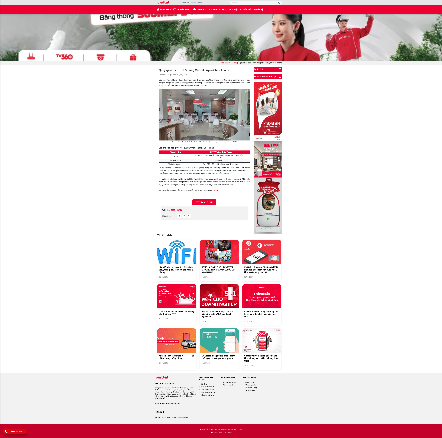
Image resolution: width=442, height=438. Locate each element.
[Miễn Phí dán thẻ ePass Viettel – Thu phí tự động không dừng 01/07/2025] (176, 366)
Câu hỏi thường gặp (229, 382)
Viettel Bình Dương (251, 388)
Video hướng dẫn (228, 385)
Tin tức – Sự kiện (195, 3)
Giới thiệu (182, 3)
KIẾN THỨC (247, 10)
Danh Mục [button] (258, 69)
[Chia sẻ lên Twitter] (184, 216)
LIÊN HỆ (259, 10)
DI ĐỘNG (214, 10)
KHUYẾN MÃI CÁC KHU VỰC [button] (265, 77)
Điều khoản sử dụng (207, 395)
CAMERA (200, 10)
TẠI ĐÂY (216, 190)
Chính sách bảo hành (207, 389)
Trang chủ (224, 63)
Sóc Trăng (233, 63)
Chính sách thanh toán (208, 392)
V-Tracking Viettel (250, 385)
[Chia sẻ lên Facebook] (179, 216)
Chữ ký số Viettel (250, 390)
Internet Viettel (249, 382)
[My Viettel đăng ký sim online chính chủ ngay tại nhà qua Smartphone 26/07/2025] (219, 366)
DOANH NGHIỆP (231, 10)
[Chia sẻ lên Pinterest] (189, 216)
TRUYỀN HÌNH (183, 10)
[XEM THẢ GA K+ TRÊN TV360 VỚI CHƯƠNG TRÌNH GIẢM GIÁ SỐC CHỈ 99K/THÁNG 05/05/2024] (219, 280)
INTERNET (164, 10)
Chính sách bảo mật (207, 387)
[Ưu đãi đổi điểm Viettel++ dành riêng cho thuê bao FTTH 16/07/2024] (176, 322)
